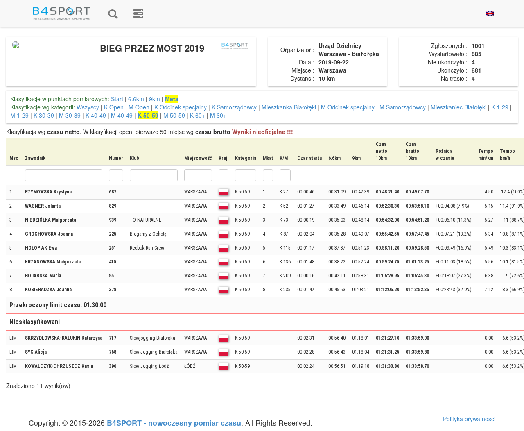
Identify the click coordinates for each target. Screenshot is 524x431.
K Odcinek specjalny (180, 107)
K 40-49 (96, 115)
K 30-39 (44, 115)
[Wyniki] (113, 13)
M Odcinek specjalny (348, 107)
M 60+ (218, 115)
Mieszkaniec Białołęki (458, 107)
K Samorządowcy (234, 107)
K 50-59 (148, 115)
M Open (139, 107)
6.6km (136, 99)
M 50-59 (174, 115)
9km (154, 99)
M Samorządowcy (402, 107)
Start (117, 99)
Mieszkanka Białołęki (289, 107)
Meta (171, 99)
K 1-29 (499, 107)
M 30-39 (70, 115)
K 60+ (197, 115)
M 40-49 (122, 115)
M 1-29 (19, 115)
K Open (114, 107)
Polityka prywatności (469, 419)
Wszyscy (88, 107)
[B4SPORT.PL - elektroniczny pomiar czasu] (138, 13)
